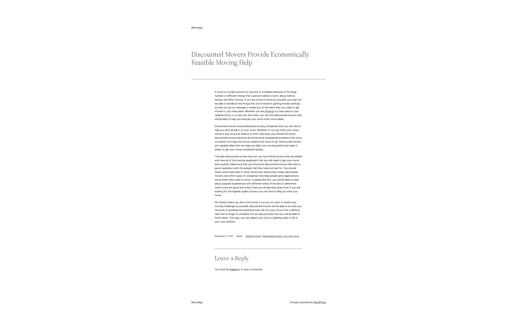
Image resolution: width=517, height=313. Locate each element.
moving (269, 111)
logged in (235, 269)
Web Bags (197, 27)
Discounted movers (272, 236)
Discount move (253, 236)
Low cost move (291, 236)
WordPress (320, 302)
